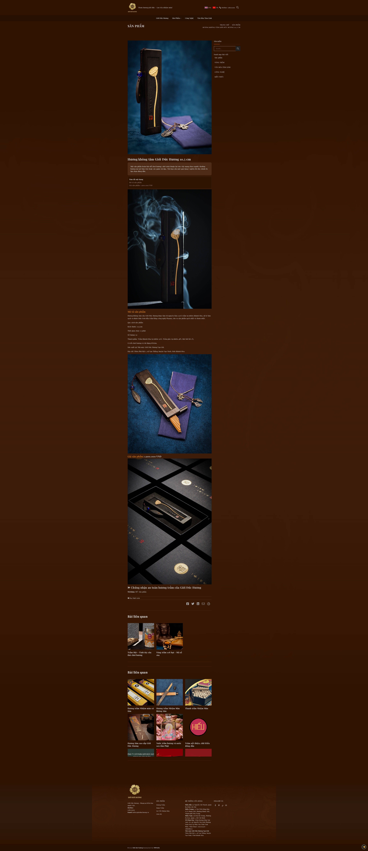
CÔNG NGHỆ (220, 72)
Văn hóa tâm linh (204, 18)
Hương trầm (160, 805)
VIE (217, 8)
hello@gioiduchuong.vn (141, 812)
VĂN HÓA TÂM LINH (222, 67)
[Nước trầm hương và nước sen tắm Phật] (169, 727)
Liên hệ (159, 814)
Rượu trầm (160, 808)
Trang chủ (224, 25)
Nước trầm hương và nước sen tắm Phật (168, 744)
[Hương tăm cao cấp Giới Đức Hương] (141, 727)
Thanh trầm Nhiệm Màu (196, 708)
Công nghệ (189, 18)
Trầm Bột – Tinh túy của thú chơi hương (139, 653)
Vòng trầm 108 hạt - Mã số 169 (169, 653)
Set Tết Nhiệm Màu (163, 811)
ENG (209, 8)
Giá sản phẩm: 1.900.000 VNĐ (140, 185)
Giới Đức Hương (162, 18)
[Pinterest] (219, 805)
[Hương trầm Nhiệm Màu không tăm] (169, 692)
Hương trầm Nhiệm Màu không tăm (168, 709)
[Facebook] (215, 805)
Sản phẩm (176, 18)
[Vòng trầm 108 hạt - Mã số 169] (169, 636)
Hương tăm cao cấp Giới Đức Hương (139, 744)
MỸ (136, 592)
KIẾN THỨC (219, 77)
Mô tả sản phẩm (135, 182)
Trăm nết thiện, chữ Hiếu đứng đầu (197, 744)
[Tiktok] (222, 805)
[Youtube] (226, 805)
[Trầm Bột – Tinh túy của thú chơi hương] (141, 636)
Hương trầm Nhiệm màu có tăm (141, 709)
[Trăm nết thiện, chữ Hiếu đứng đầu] (198, 727)
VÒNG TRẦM (219, 62)
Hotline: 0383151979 (228, 8)
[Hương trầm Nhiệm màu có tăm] (141, 692)
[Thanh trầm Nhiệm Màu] (198, 692)
